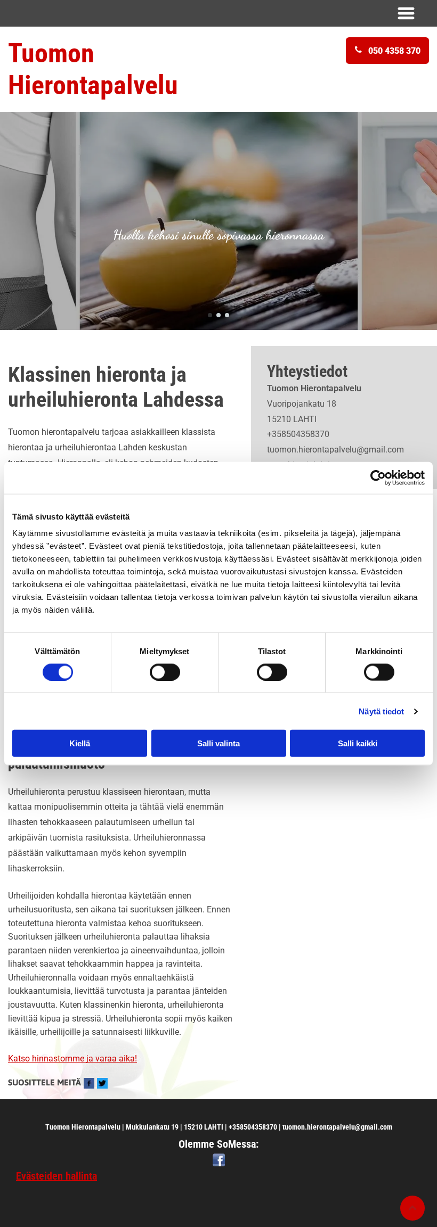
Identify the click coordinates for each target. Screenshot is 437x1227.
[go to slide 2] (218, 315)
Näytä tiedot (381, 710)
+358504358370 (298, 434)
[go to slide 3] (227, 315)
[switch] (165, 671)
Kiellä (79, 743)
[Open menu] (406, 13)
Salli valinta (218, 743)
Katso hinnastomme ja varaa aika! (72, 1058)
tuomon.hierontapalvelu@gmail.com (335, 449)
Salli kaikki (357, 743)
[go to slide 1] (210, 315)
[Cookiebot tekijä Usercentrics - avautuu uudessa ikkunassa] (378, 477)
